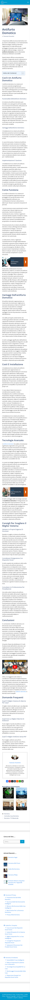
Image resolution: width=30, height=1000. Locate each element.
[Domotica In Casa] (4, 2)
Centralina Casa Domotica (11, 816)
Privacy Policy (19, 994)
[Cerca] (22, 841)
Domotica (7, 814)
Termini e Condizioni (22, 996)
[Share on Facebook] (7, 781)
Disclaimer (10, 997)
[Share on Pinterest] (10, 781)
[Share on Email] (22, 781)
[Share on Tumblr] (15, 781)
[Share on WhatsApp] (20, 781)
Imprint (15, 997)
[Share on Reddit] (17, 781)
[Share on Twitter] (12, 781)
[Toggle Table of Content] (22, 73)
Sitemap (21, 997)
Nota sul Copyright (11, 996)
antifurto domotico (8, 444)
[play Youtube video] (15, 667)
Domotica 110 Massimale (11, 818)
